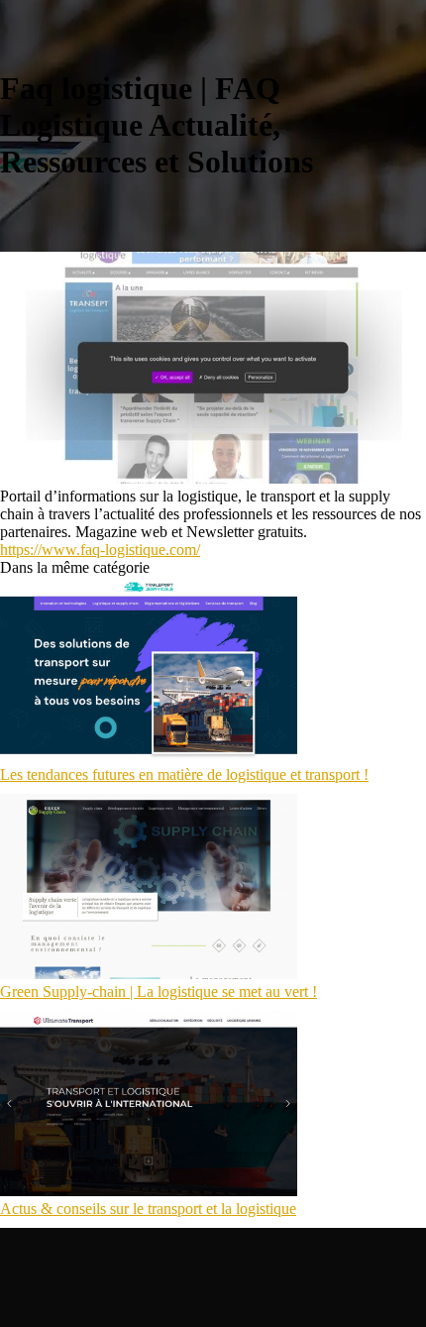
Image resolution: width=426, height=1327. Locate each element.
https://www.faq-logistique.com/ (100, 549)
